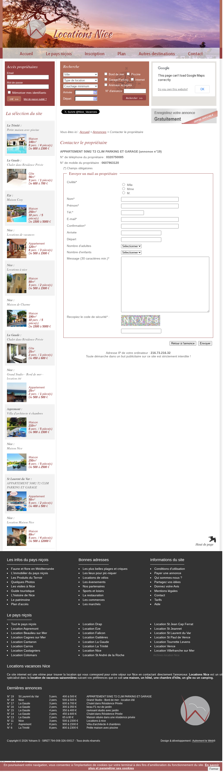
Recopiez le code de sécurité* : (88, 317)
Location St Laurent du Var (172, 633)
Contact (195, 54)
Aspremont (24, 724)
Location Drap (92, 624)
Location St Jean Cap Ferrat (173, 624)
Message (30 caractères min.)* (88, 258)
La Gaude (24, 703)
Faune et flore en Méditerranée (32, 568)
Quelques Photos (23, 582)
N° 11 (10, 721)
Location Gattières (95, 637)
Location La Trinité (95, 646)
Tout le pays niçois (23, 624)
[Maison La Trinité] (16, 143)
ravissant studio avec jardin (103, 710)
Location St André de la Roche (103, 655)
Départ (67, 98)
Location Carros (22, 646)
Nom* (70, 198)
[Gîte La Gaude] (16, 178)
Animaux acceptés (120, 85)
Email (10, 73)
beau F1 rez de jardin (99, 707)
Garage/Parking (118, 79)
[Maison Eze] (16, 213)
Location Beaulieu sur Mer (29, 633)
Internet (140, 79)
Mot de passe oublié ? (35, 99)
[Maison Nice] (16, 283)
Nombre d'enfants (79, 252)
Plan (122, 54)
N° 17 (10, 703)
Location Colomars (24, 655)
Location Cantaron (23, 642)
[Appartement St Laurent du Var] (16, 501)
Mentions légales (166, 591)
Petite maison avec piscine (102, 727)
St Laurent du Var (28, 696)
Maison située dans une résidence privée (111, 717)
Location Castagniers (25, 650)
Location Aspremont (24, 628)
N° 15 (10, 710)
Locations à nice (96, 721)
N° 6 (9, 727)
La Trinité (24, 727)
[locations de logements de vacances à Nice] (36, 28)
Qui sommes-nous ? (168, 577)
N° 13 (10, 717)
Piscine (135, 74)
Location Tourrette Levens (172, 642)
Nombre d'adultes (79, 246)
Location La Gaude (96, 642)
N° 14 (10, 714)
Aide (157, 604)
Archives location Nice (166, 655)
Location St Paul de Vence (172, 637)
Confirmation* (76, 225)
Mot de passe (15, 82)
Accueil (26, 54)
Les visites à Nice (23, 586)
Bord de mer (116, 74)
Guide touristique (23, 591)
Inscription (95, 54)
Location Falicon (94, 633)
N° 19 (10, 696)
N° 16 (10, 707)
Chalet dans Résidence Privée (105, 703)
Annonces (99, 132)
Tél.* (70, 212)
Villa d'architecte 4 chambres (103, 724)
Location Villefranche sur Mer (174, 650)
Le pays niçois (59, 54)
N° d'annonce (114, 91)
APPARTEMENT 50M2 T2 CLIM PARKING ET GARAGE (119, 696)
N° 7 (9, 724)
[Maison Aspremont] (16, 427)
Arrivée (67, 92)
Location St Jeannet (168, 628)
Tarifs (158, 599)
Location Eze (91, 628)
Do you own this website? (173, 89)
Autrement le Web (202, 740)
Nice (21, 700)
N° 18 (10, 700)
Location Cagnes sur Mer (28, 637)
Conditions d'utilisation (169, 568)
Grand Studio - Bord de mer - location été (111, 700)
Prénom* (73, 205)
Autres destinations (157, 54)
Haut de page (205, 541)
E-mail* (72, 219)
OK (202, 89)
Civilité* (72, 182)
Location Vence (164, 646)
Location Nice (92, 650)
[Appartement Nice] (16, 248)
